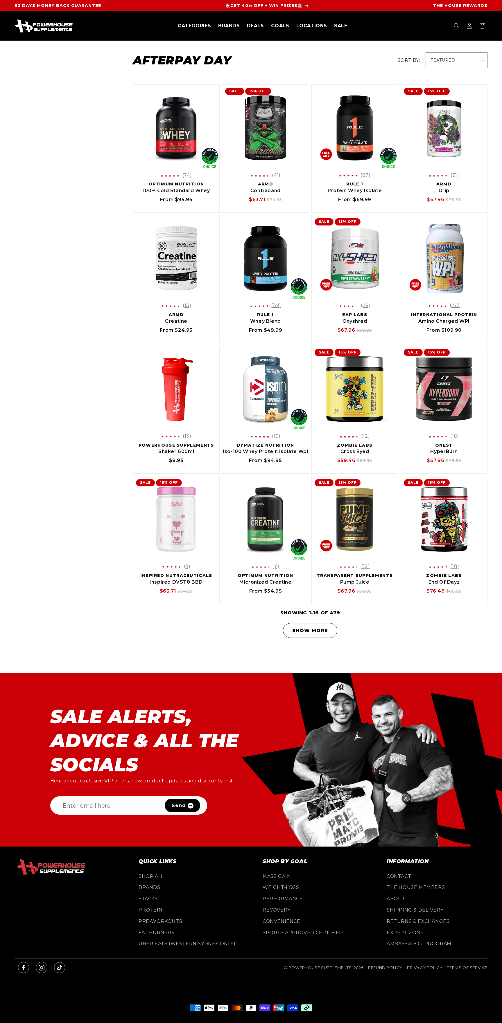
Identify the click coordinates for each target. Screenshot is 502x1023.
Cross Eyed (354, 451)
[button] (194, 26)
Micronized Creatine (265, 582)
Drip (444, 190)
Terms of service (467, 967)
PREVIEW (181, 164)
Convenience (281, 921)
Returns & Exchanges (418, 921)
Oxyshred (355, 321)
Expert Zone (405, 932)
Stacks (148, 898)
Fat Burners (157, 932)
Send (179, 805)
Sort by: (408, 60)
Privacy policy (424, 967)
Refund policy (385, 967)
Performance (283, 898)
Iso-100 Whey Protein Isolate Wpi (265, 451)
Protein (150, 910)
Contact (399, 876)
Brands (149, 887)
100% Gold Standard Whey (176, 190)
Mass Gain (277, 876)
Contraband (265, 190)
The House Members (416, 887)
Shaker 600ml (176, 451)
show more (310, 630)
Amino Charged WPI (444, 321)
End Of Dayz (444, 582)
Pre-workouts (160, 921)
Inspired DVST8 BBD (176, 582)
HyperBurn (444, 451)
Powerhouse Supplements (320, 967)
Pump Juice (355, 582)
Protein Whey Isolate (355, 190)
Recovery (277, 910)
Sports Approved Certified (303, 932)
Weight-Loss (281, 887)
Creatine (176, 321)
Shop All (151, 876)
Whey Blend (265, 321)
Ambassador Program (419, 943)
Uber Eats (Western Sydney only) (187, 943)
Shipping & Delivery (415, 910)
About (396, 898)
